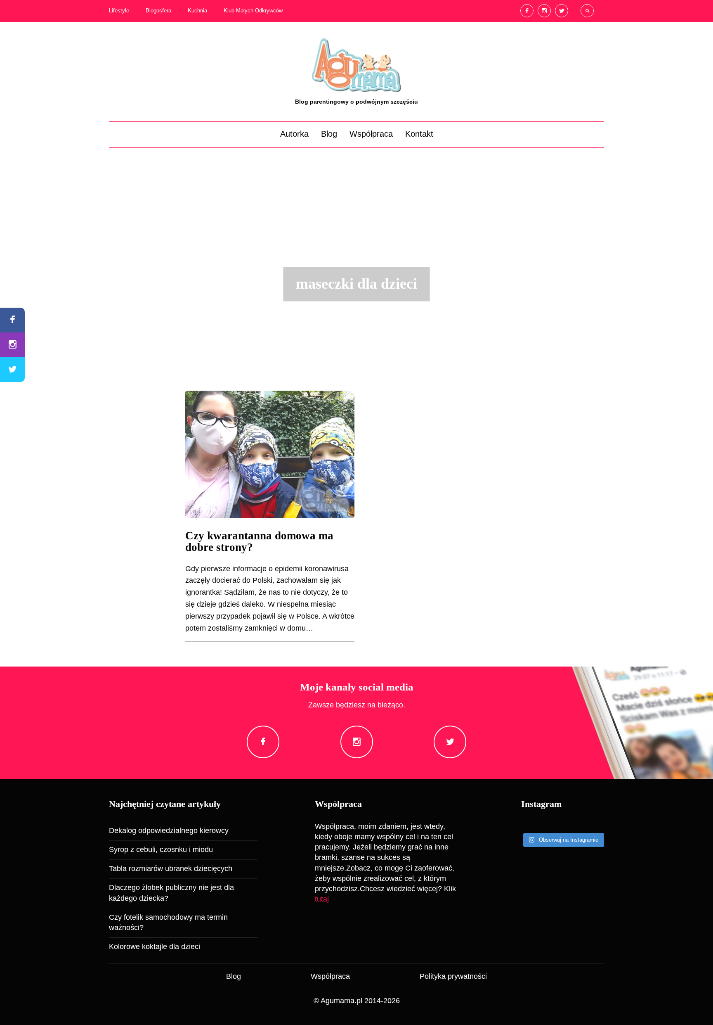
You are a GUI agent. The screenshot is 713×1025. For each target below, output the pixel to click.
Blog (329, 133)
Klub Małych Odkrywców (253, 11)
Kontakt (419, 133)
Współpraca (371, 133)
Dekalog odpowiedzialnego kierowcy (169, 830)
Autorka (294, 133)
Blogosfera (158, 11)
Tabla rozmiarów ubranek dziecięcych (170, 868)
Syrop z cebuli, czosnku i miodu (161, 849)
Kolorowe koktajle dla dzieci (154, 946)
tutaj (322, 899)
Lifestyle (119, 11)
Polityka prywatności (453, 976)
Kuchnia (197, 11)
